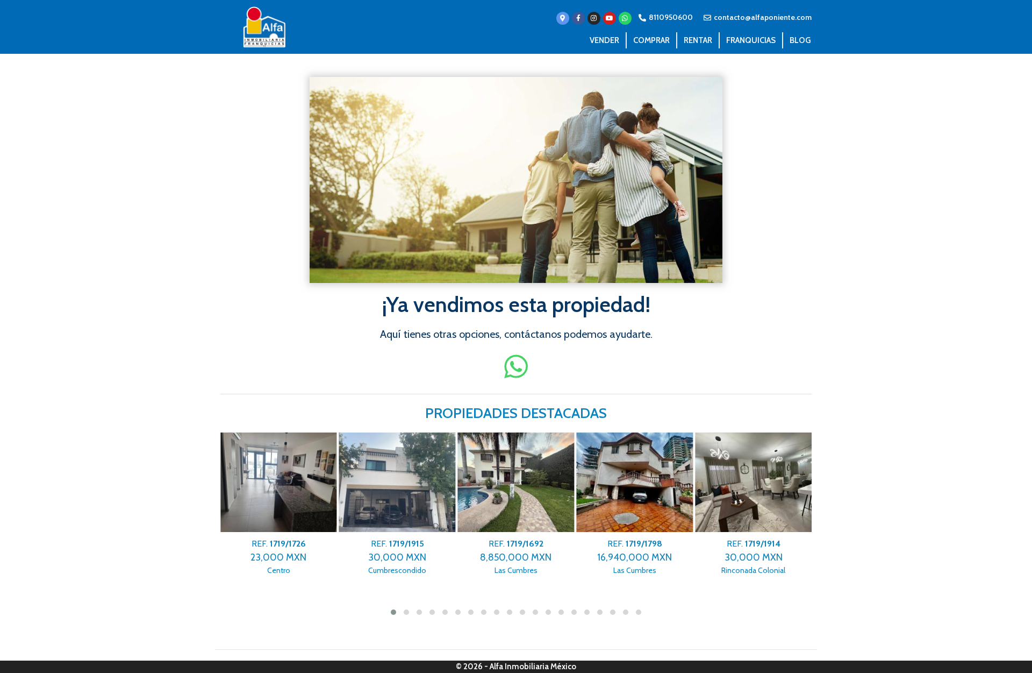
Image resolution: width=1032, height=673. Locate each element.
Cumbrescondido (397, 557)
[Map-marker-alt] (562, 18)
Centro (278, 557)
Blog (800, 40)
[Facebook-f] (578, 18)
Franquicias (751, 40)
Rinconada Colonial (753, 557)
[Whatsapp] (625, 18)
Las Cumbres (515, 557)
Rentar (698, 40)
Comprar (651, 40)
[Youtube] (609, 18)
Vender (604, 40)
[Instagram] (593, 18)
